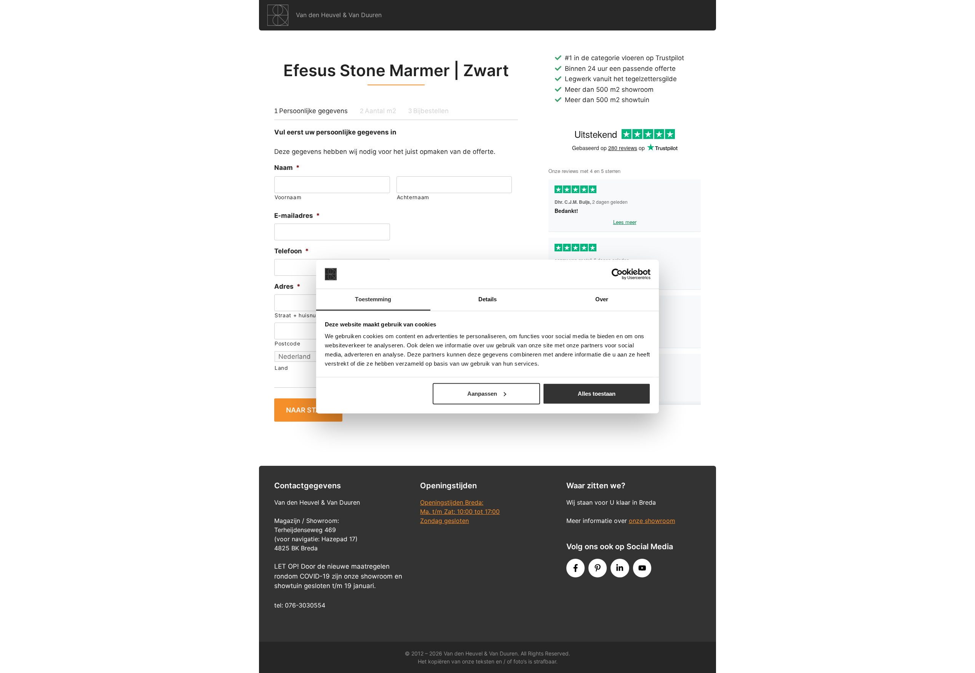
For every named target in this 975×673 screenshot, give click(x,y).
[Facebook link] (575, 568)
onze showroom (652, 520)
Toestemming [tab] (373, 299)
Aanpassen (482, 393)
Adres (287, 286)
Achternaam (413, 197)
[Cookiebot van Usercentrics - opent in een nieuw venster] (617, 274)
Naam (287, 167)
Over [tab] (601, 299)
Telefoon (291, 251)
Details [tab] (487, 299)
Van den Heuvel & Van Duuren (339, 15)
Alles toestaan (596, 393)
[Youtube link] (642, 568)
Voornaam (288, 197)
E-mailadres (297, 215)
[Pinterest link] (597, 568)
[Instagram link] (620, 568)
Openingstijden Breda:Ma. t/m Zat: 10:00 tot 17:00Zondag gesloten (460, 511)
